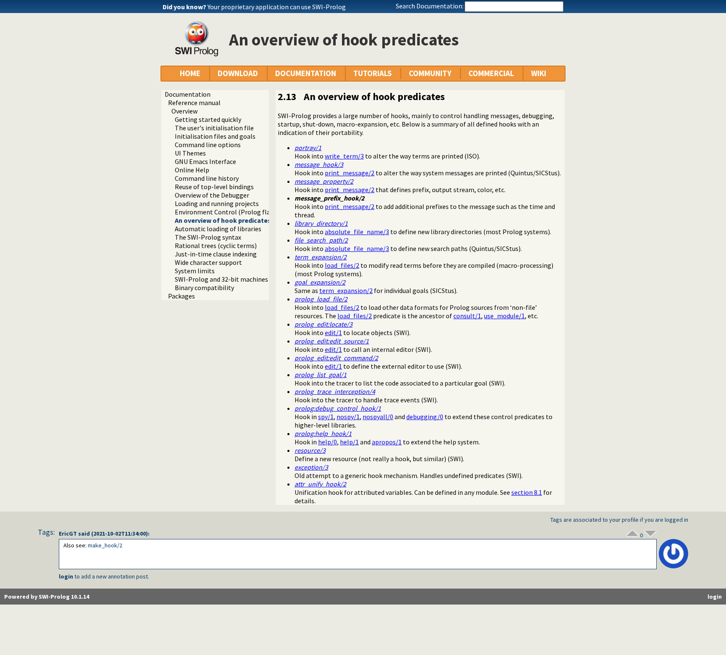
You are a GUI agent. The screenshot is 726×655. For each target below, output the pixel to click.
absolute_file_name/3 (357, 231)
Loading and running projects (217, 203)
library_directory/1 (321, 223)
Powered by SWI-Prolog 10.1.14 (46, 596)
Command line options (208, 144)
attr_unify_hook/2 (320, 484)
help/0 (327, 442)
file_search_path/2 (321, 240)
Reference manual (194, 102)
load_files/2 (342, 265)
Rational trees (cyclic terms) (216, 245)
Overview (184, 111)
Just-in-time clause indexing (216, 254)
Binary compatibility (204, 287)
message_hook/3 (319, 164)
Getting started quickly (208, 119)
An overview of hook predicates (223, 220)
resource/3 (310, 450)
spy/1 (326, 416)
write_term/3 (344, 156)
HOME (190, 73)
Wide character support (208, 262)
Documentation (187, 94)
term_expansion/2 (321, 257)
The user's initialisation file (214, 128)
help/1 (349, 442)
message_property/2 (324, 181)
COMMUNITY (430, 73)
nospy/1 (348, 416)
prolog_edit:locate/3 (323, 324)
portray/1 (308, 147)
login (66, 576)
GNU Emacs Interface (205, 161)
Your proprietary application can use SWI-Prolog (277, 7)
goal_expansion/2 (320, 282)
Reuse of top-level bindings (214, 186)
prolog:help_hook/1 (323, 433)
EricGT (68, 533)
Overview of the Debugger (212, 195)
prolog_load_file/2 (321, 299)
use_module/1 (504, 316)
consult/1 (467, 316)
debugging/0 (424, 416)
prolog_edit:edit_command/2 (336, 358)
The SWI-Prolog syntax (208, 237)
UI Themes (190, 153)
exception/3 (311, 467)
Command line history (207, 178)
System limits (195, 271)
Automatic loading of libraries (218, 228)
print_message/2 (349, 173)
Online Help (192, 170)
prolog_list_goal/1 (321, 374)
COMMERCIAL (491, 73)
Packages (181, 296)
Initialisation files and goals (215, 136)
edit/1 (333, 332)
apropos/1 (387, 442)
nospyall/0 (378, 416)
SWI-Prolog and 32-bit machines (221, 279)
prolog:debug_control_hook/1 (338, 408)
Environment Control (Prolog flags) (227, 212)
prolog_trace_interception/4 (335, 391)
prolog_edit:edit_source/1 (332, 341)
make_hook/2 (105, 545)
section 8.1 (526, 492)
